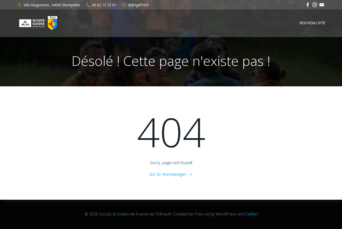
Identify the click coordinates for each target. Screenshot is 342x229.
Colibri (251, 214)
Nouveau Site (312, 23)
